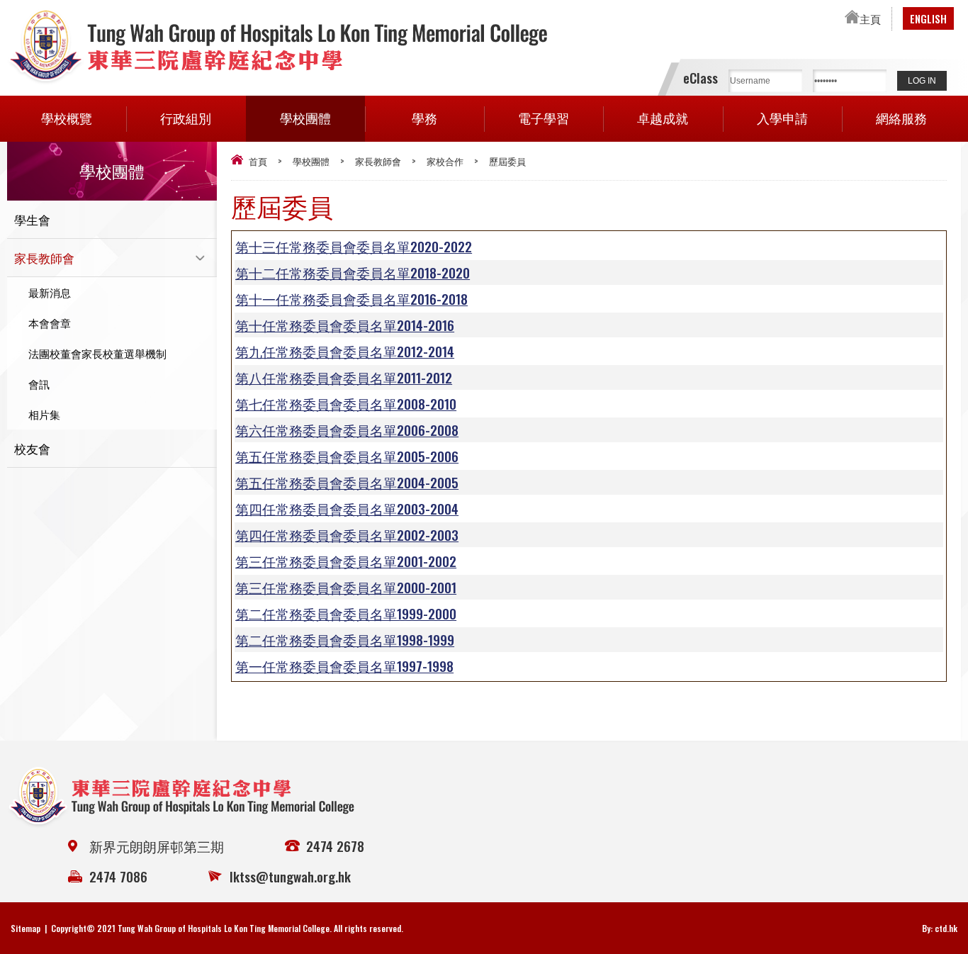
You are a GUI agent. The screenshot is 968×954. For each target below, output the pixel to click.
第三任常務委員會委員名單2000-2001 (345, 587)
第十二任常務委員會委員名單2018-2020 (352, 272)
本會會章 (49, 322)
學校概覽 (66, 117)
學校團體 (305, 117)
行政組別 (185, 117)
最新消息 (49, 292)
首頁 (258, 161)
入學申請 (782, 117)
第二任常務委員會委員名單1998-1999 (344, 639)
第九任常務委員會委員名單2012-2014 (344, 351)
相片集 (44, 414)
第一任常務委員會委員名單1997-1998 (344, 665)
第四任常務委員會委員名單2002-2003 (346, 534)
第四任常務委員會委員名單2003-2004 (346, 508)
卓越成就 (662, 117)
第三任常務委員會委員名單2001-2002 (345, 561)
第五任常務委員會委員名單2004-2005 (346, 482)
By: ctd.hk (939, 928)
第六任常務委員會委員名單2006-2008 (346, 429)
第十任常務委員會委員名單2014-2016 (344, 325)
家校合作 (445, 161)
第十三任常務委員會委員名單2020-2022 (353, 246)
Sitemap (25, 928)
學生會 (32, 219)
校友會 (32, 448)
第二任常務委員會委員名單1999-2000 (345, 613)
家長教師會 (378, 161)
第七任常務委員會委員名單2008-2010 (345, 403)
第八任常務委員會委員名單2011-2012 (343, 377)
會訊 (39, 383)
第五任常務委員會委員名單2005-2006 (346, 456)
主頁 (870, 18)
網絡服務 (901, 117)
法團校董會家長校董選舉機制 (97, 353)
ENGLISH (928, 18)
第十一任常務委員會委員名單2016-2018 (351, 298)
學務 (424, 117)
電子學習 (543, 117)
